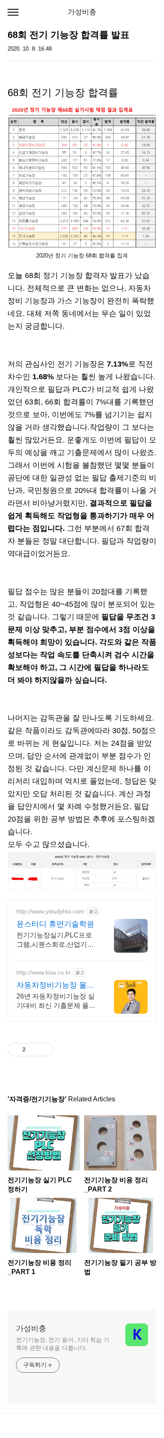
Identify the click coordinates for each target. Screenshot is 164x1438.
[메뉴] (13, 12)
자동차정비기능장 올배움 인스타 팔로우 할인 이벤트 (55, 985)
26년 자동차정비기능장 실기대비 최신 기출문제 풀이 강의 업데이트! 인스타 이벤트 (56, 1001)
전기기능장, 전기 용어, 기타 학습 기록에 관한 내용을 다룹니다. (62, 1343)
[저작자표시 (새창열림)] (57, 1049)
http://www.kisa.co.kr (43, 972)
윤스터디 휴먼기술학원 (55, 924)
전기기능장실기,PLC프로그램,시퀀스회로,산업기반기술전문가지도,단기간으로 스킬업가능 (55, 940)
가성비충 (82, 12)
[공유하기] (33, 1049)
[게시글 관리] (44, 1049)
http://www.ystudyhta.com (50, 911)
